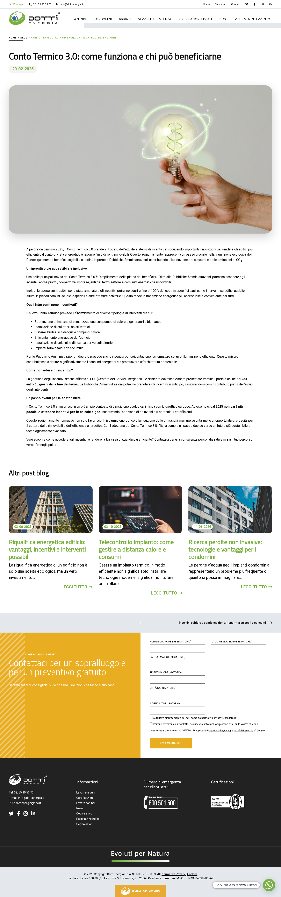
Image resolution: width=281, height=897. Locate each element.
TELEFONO (166, 672)
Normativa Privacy (174, 874)
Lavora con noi (85, 803)
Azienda (165, 703)
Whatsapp (18, 4)
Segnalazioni (84, 824)
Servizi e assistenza (154, 19)
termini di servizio (243, 730)
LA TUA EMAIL (167, 657)
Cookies (192, 874)
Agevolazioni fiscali (195, 19)
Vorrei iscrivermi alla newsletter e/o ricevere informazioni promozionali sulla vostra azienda (205, 724)
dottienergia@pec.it (28, 803)
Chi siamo (220, 4)
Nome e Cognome (170, 641)
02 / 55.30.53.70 (41, 4)
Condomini (103, 19)
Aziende (80, 19)
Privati (125, 19)
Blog (223, 19)
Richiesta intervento (252, 19)
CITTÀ (163, 687)
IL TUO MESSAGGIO (231, 641)
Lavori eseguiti (85, 792)
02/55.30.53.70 (24, 792)
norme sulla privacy (220, 730)
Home (206, 4)
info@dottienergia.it (71, 4)
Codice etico (84, 813)
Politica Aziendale (88, 818)
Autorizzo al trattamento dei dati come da (195, 718)
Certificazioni (84, 797)
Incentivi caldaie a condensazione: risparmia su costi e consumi (222, 622)
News (80, 808)
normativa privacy (211, 718)
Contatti (235, 4)
